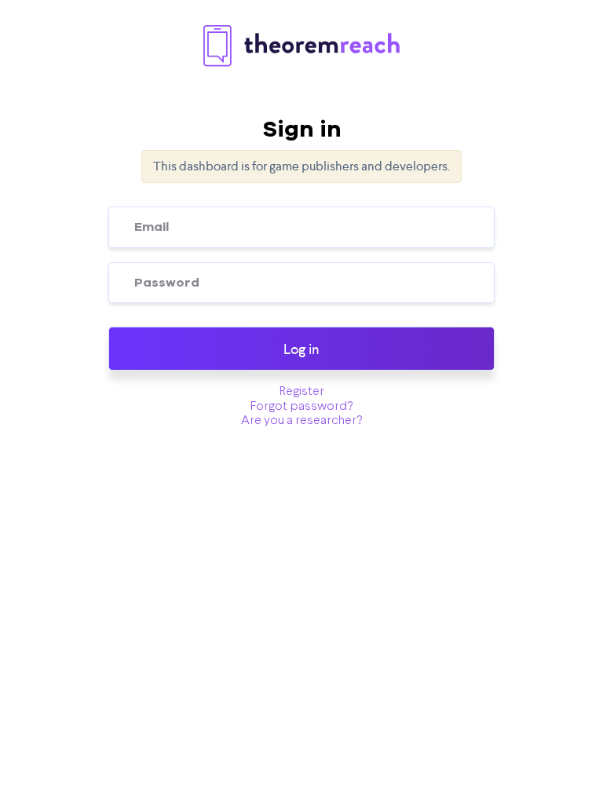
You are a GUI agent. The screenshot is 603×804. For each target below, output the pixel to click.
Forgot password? (301, 406)
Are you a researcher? (301, 421)
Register (302, 392)
